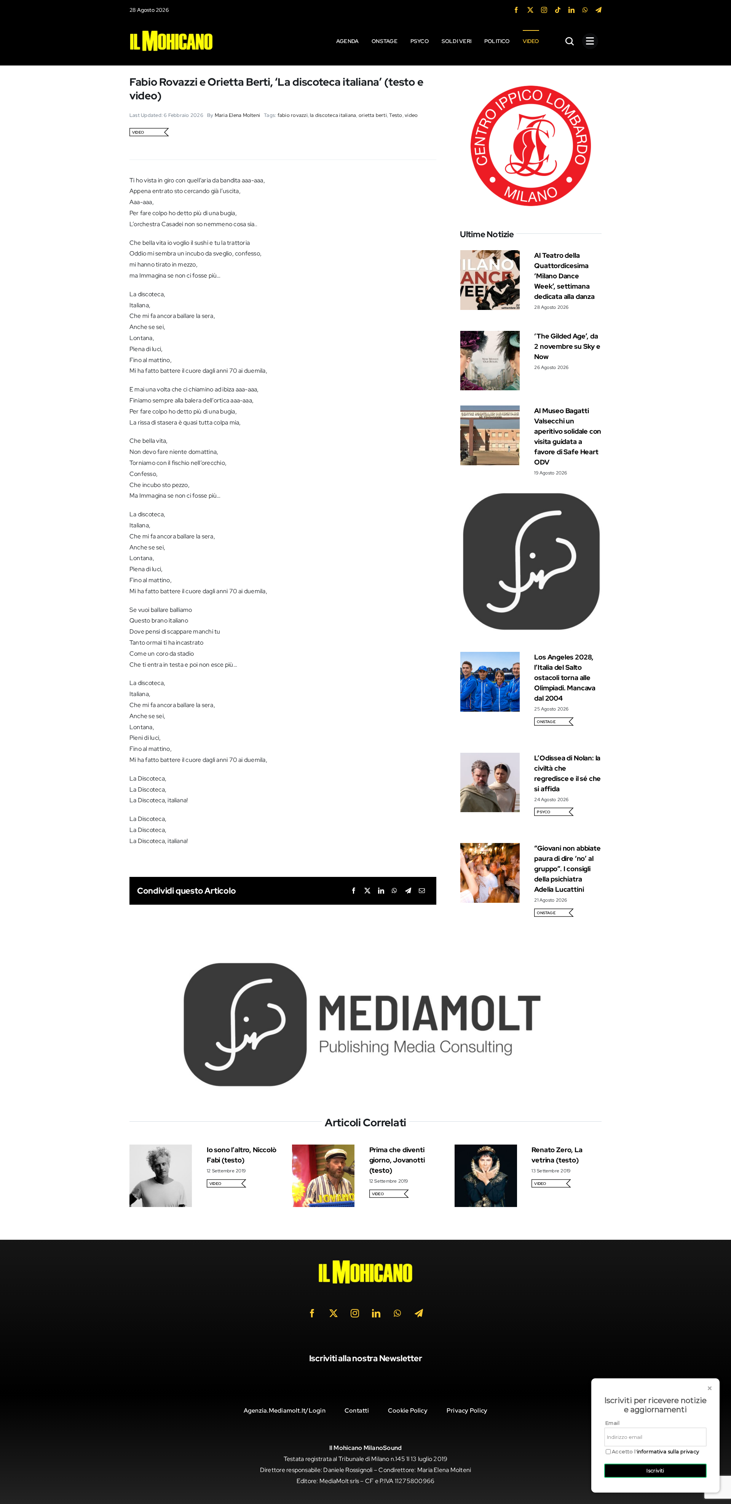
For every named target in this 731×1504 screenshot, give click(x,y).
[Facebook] (354, 891)
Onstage (546, 721)
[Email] (422, 891)
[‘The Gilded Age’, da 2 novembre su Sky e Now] (490, 336)
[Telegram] (408, 891)
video (411, 115)
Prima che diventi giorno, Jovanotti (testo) (397, 1160)
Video (138, 132)
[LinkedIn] (381, 891)
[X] (367, 891)
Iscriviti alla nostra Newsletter (365, 1358)
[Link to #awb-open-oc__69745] (570, 41)
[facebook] (516, 10)
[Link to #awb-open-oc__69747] (590, 41)
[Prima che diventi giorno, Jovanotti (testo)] (323, 1150)
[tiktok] (558, 10)
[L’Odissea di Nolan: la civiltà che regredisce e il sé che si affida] (490, 758)
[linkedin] (571, 10)
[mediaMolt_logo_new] (365, 964)
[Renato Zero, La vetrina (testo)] (486, 1150)
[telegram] (598, 10)
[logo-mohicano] (171, 32)
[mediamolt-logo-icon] (531, 494)
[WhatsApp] (394, 891)
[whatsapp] (585, 10)
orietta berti (373, 115)
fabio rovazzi (293, 115)
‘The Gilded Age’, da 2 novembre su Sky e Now (567, 346)
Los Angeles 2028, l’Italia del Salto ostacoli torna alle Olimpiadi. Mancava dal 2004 (564, 678)
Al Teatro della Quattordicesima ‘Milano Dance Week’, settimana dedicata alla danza (564, 276)
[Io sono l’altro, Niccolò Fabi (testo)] (160, 1150)
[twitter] (530, 10)
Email (612, 1423)
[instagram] (544, 10)
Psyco (543, 811)
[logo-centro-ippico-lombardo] (531, 80)
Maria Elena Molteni (237, 115)
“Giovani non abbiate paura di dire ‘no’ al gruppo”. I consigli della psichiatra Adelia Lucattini (567, 869)
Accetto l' (655, 1452)
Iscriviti (655, 1470)
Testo (395, 115)
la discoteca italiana (333, 115)
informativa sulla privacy (668, 1451)
